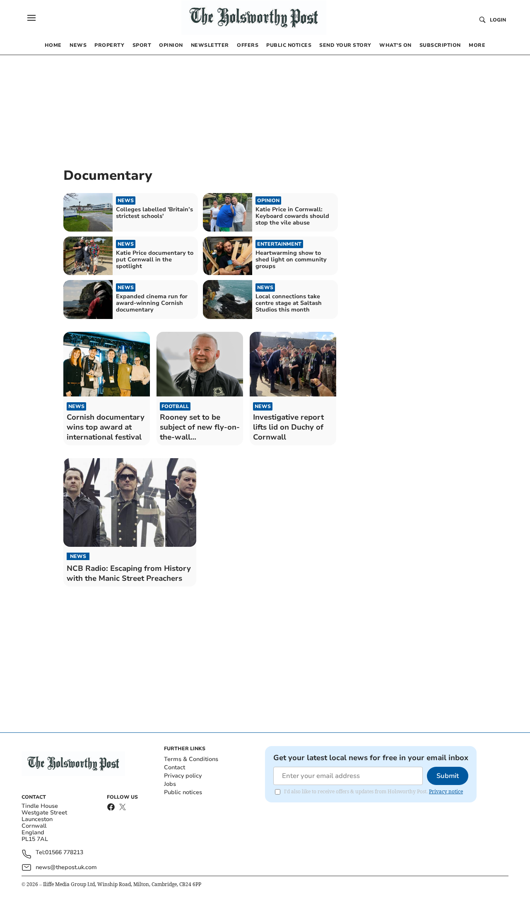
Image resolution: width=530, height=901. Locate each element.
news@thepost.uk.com (66, 867)
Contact (174, 767)
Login (498, 20)
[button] (31, 18)
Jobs (170, 784)
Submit (447, 775)
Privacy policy (183, 776)
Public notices (183, 792)
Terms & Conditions (191, 759)
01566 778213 (64, 852)
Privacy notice (446, 791)
